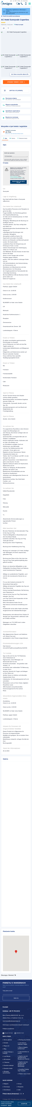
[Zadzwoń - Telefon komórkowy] (26, 4)
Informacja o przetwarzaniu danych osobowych (16, 1025)
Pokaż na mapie (19, 24)
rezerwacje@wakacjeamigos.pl (16, 177)
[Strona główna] (6, 3)
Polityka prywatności (8, 1028)
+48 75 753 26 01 (14, 176)
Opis (6, 138)
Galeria (13, 138)
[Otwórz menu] (29, 3)
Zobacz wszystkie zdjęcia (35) (20, 74)
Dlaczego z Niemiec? (8, 975)
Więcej (9, 1105)
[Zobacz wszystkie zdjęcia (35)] (16, 42)
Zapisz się (16, 998)
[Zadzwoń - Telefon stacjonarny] (22, 4)
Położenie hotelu (23, 138)
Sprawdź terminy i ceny (15, 82)
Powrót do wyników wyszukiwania (11, 16)
